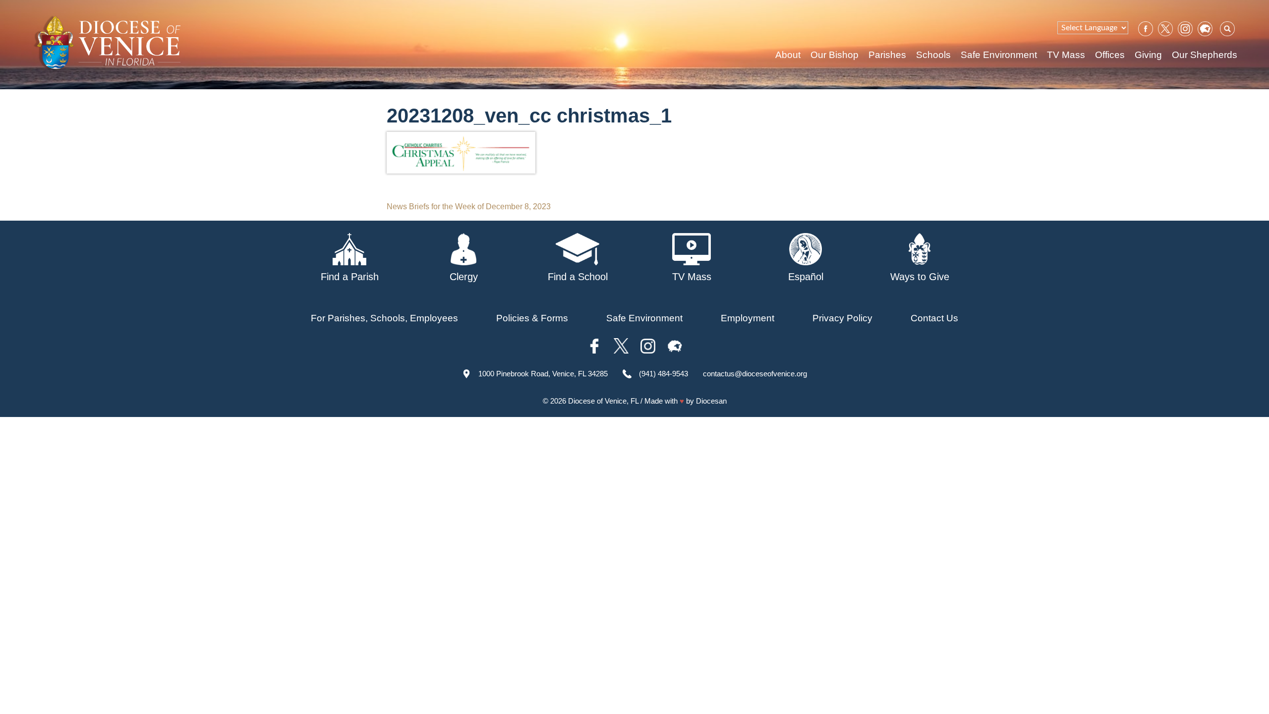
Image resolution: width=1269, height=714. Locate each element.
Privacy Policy (842, 318)
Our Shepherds (1204, 55)
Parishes (887, 55)
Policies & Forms (532, 318)
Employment (747, 318)
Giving (1148, 55)
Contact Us (934, 318)
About (788, 55)
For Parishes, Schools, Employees (384, 318)
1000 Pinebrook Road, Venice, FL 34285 (543, 373)
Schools (933, 55)
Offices (1110, 55)
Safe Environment (999, 55)
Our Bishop (834, 55)
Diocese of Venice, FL (603, 401)
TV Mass (1066, 55)
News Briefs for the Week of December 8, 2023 (469, 206)
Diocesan (711, 401)
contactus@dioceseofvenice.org (755, 373)
